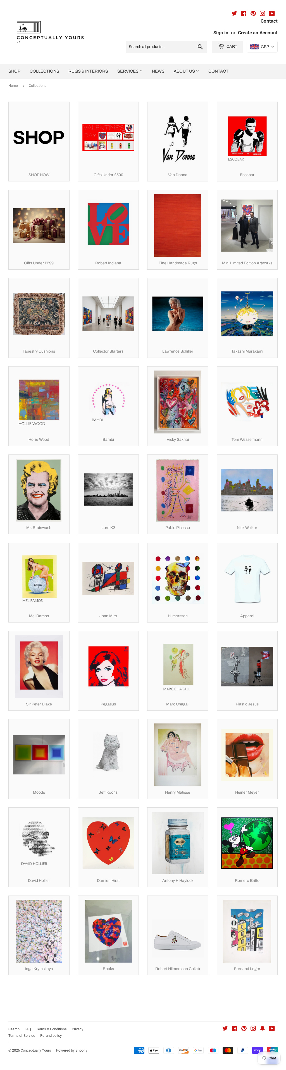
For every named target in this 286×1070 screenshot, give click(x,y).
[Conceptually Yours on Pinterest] (244, 1029)
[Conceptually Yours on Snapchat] (262, 1029)
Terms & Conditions (51, 1029)
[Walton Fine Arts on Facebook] (244, 14)
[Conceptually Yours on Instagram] (253, 1029)
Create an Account (258, 32)
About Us (185, 71)
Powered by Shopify (71, 1050)
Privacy (77, 1029)
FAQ (28, 1029)
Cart (231, 46)
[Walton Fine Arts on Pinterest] (253, 14)
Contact (218, 71)
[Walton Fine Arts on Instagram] (262, 14)
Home (13, 85)
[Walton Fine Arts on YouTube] (272, 14)
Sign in (220, 32)
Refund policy (51, 1035)
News (158, 71)
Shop (14, 71)
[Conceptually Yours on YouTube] (272, 1029)
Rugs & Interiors (88, 71)
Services (128, 71)
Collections (44, 71)
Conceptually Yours (36, 1050)
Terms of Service (21, 1035)
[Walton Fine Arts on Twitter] (234, 14)
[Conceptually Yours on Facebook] (234, 1029)
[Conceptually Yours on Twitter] (225, 1029)
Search (14, 1029)
